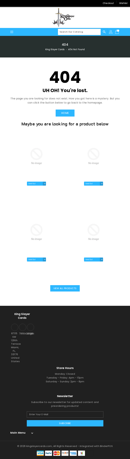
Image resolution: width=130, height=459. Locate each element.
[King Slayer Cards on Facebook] (5, 3)
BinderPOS (106, 446)
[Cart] (117, 32)
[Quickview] (18, 200)
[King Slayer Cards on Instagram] (17, 3)
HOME (65, 113)
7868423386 (22, 333)
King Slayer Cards (55, 49)
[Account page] (111, 32)
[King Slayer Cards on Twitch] (29, 3)
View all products (65, 288)
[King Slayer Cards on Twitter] (11, 3)
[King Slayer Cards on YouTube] (23, 3)
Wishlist (123, 3)
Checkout (108, 3)
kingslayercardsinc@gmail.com (30, 333)
